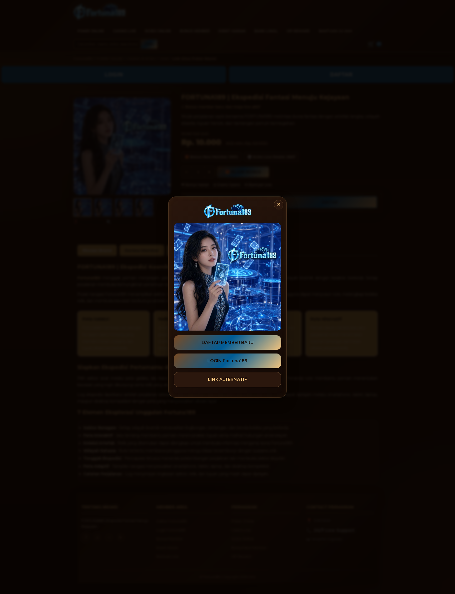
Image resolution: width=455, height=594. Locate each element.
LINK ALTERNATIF (227, 379)
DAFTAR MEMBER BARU (228, 342)
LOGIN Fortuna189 (227, 360)
